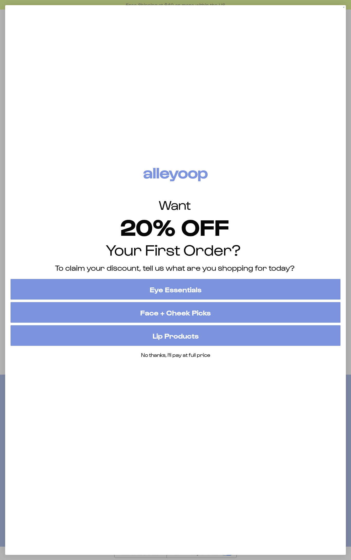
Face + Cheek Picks (175, 312)
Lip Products (176, 335)
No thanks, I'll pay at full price (175, 355)
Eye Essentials (175, 289)
